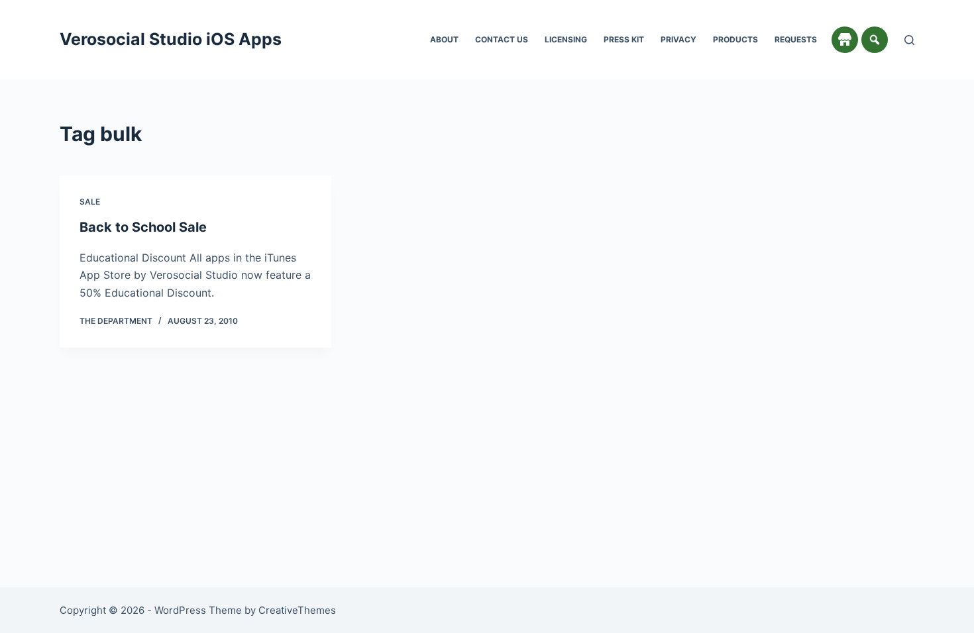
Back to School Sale (143, 227)
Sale (90, 202)
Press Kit (624, 39)
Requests (796, 39)
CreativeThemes (297, 610)
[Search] (909, 40)
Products (735, 39)
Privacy (678, 39)
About (444, 39)
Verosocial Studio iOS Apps (171, 39)
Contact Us (501, 39)
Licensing (566, 39)
